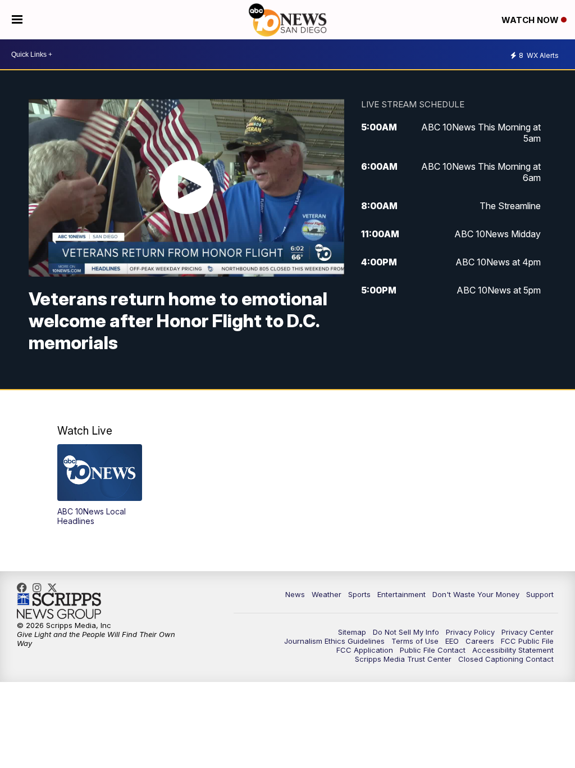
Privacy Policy (470, 631)
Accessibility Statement (513, 649)
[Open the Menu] (17, 19)
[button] (99, 485)
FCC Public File (527, 640)
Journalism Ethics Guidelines (334, 640)
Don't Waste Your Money (475, 594)
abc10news (25, 587)
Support (540, 594)
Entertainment (401, 594)
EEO (452, 640)
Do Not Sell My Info (406, 631)
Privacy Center (527, 631)
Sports (359, 594)
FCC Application (364, 649)
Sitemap (352, 631)
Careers (480, 640)
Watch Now (531, 20)
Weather (326, 594)
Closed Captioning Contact (506, 658)
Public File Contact (433, 649)
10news (55, 587)
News (295, 594)
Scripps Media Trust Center (403, 658)
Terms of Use (415, 640)
